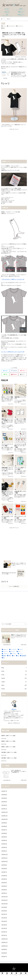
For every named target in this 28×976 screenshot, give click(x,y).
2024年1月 (4, 808)
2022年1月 (4, 893)
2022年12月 (4, 854)
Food (14, 674)
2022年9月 (4, 865)
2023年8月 (4, 826)
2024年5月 (4, 798)
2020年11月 (4, 942)
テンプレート (20, 26)
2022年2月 (4, 889)
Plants (14, 688)
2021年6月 (4, 917)
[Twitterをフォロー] (11, 723)
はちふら (14, 709)
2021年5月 (4, 921)
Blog (4, 23)
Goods (14, 678)
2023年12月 (4, 812)
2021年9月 (4, 907)
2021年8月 (4, 910)
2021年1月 (4, 935)
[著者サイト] (9, 723)
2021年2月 (4, 932)
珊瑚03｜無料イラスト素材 (8, 735)
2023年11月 (4, 815)
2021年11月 (4, 900)
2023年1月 (4, 851)
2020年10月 (4, 946)
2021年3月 (4, 928)
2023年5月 (4, 837)
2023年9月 (4, 823)
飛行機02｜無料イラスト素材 (9, 758)
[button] (22, 374)
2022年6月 (4, 875)
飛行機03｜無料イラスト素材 (9, 752)
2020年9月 (4, 949)
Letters (14, 681)
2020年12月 (4, 939)
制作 (4, 28)
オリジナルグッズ (11, 26)
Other (14, 685)
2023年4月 (4, 840)
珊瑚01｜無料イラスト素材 (8, 746)
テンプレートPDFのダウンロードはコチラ (12, 351)
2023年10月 (4, 819)
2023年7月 (4, 830)
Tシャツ (4, 26)
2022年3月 (4, 886)
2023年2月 (4, 847)
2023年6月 (4, 833)
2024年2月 (4, 805)
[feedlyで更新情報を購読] (17, 723)
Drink (14, 671)
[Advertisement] (14, 144)
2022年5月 (4, 879)
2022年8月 (4, 868)
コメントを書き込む (14, 586)
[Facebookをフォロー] (13, 723)
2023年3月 (4, 844)
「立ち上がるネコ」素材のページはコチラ (12, 279)
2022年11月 (4, 858)
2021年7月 (4, 914)
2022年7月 (4, 872)
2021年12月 (4, 896)
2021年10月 (4, 903)
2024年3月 (4, 801)
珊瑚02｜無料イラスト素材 (8, 741)
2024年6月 (4, 794)
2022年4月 (4, 882)
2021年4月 (4, 925)
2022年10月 (4, 861)
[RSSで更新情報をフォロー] (19, 723)
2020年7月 (4, 956)
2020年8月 (4, 953)
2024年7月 (4, 791)
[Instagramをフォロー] (15, 723)
